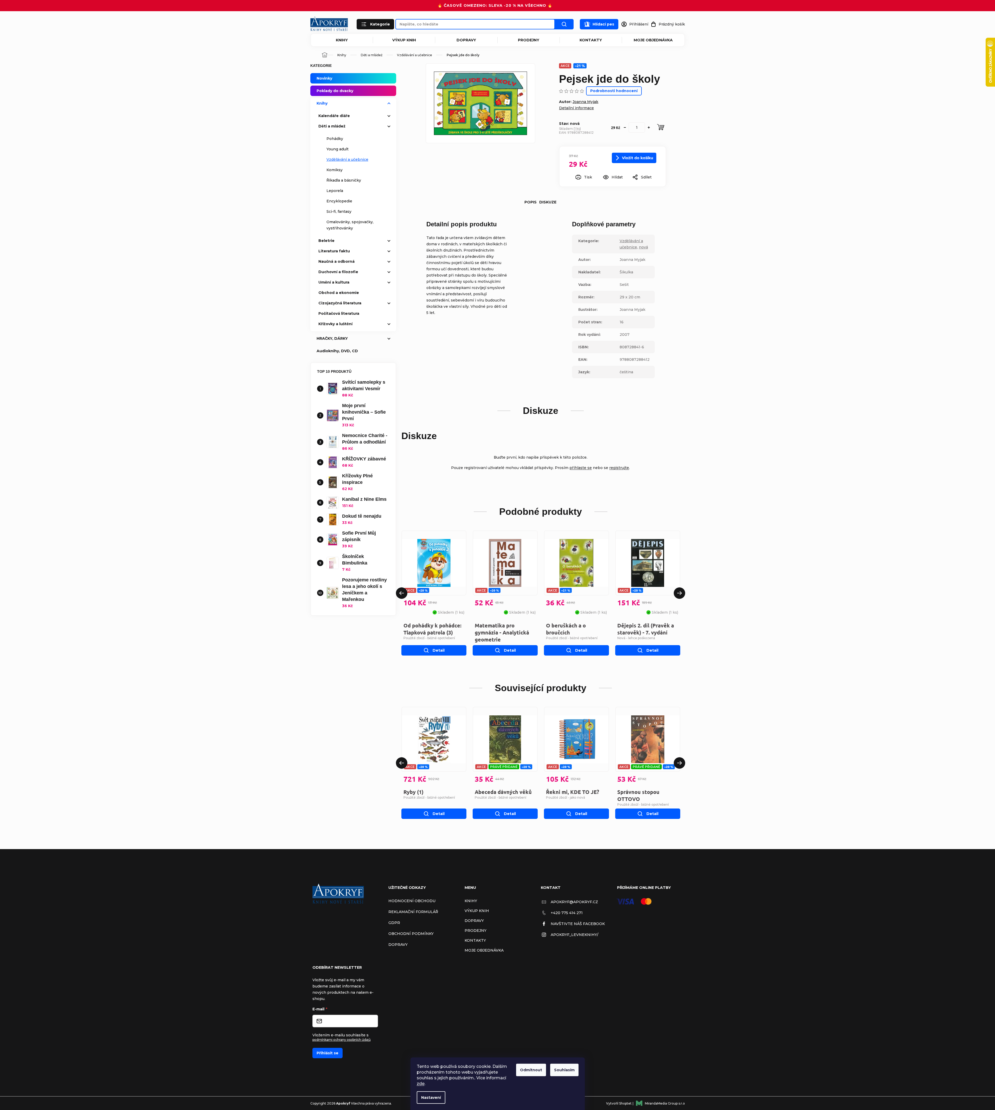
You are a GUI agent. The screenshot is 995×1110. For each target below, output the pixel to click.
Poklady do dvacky (335, 90)
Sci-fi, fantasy (338, 211)
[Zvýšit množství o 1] (648, 127)
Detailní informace (576, 108)
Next (679, 593)
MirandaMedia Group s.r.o (665, 1103)
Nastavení (431, 1097)
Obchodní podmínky (411, 933)
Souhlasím (564, 1070)
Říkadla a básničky (343, 180)
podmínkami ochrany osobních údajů (341, 1040)
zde (421, 1083)
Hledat (564, 24)
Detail (439, 650)
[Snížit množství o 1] (624, 127)
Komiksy (334, 170)
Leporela (334, 190)
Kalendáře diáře (334, 115)
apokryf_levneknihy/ (574, 934)
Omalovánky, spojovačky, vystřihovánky (350, 225)
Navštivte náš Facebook (578, 923)
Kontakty (591, 40)
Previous (401, 593)
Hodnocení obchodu (411, 901)
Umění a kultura (333, 282)
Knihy (342, 40)
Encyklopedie (339, 201)
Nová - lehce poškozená (636, 638)
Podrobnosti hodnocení (614, 90)
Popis (530, 202)
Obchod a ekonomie (338, 292)
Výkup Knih (404, 40)
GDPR (394, 922)
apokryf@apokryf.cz (574, 902)
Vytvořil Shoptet (619, 1103)
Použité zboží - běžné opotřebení (429, 638)
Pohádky (334, 138)
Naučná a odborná (336, 261)
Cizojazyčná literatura (339, 303)
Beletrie (326, 240)
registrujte (619, 467)
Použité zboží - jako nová (565, 797)
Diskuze (547, 202)
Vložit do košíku (637, 158)
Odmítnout (531, 1070)
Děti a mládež (331, 126)
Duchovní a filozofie (338, 272)
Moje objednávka (653, 40)
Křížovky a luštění (335, 324)
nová (643, 247)
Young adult (337, 149)
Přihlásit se (327, 1053)
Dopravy (466, 40)
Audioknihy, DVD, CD (337, 351)
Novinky (324, 78)
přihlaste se (580, 467)
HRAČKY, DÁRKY (332, 338)
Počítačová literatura (338, 313)
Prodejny (528, 40)
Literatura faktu (334, 251)
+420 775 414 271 (567, 912)
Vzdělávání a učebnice (347, 159)
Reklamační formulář (413, 911)
